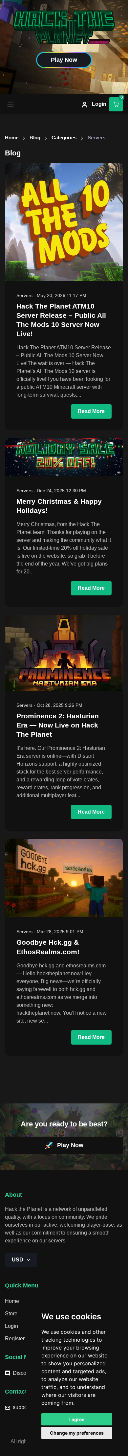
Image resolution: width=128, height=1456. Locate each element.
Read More (91, 411)
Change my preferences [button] (77, 1433)
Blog (35, 137)
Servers (24, 295)
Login (98, 104)
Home (11, 137)
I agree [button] (76, 1419)
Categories (64, 137)
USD (18, 1259)
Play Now (69, 1145)
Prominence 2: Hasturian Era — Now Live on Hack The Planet (57, 725)
